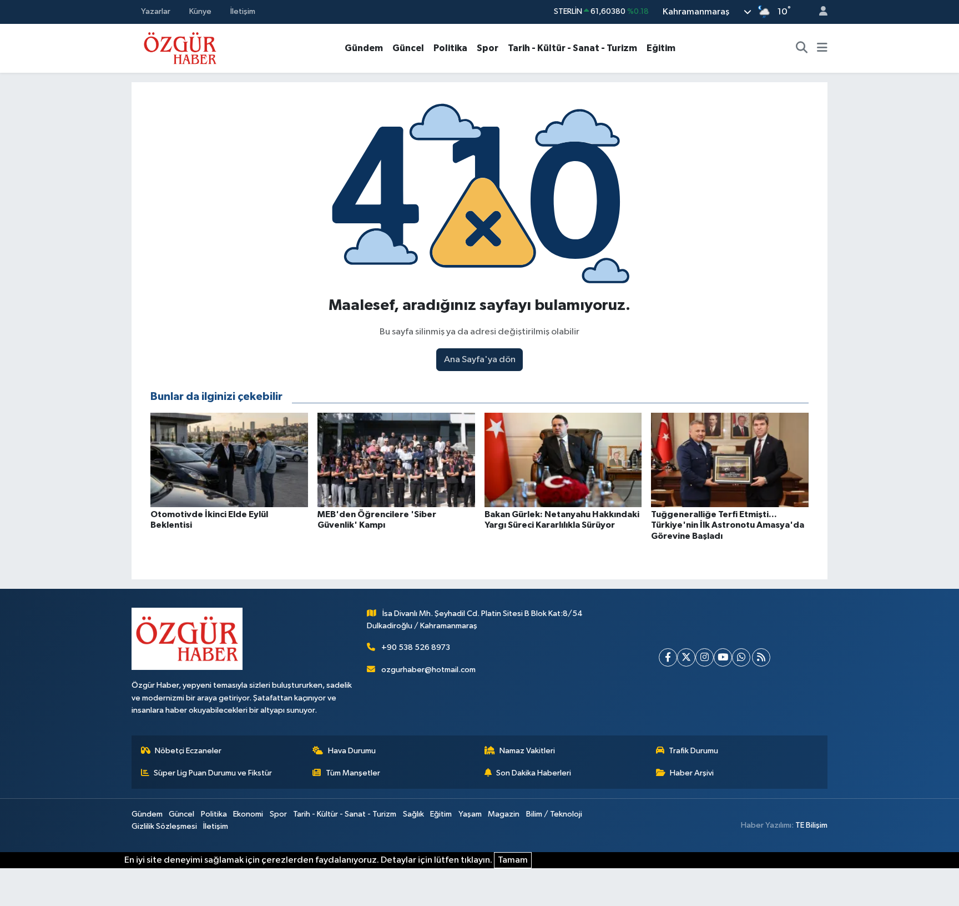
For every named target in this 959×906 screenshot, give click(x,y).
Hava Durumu (352, 751)
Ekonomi (248, 814)
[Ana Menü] (822, 48)
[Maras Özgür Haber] (180, 47)
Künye (200, 11)
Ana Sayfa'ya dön (480, 359)
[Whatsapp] (741, 657)
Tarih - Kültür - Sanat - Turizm (572, 48)
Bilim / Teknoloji (554, 814)
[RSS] (761, 657)
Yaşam (470, 814)
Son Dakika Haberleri (533, 773)
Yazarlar (155, 11)
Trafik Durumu (693, 751)
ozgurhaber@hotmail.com (428, 669)
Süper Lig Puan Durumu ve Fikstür (213, 773)
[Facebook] (668, 657)
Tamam (513, 860)
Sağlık (413, 814)
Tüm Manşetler (353, 773)
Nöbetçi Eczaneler (188, 751)
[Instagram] (704, 657)
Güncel (408, 48)
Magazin (503, 814)
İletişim (242, 11)
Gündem (364, 48)
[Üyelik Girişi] (818, 12)
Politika (450, 48)
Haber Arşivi (692, 773)
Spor (487, 48)
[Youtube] (723, 657)
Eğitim (661, 48)
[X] (686, 657)
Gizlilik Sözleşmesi (164, 826)
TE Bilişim (811, 825)
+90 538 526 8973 (415, 647)
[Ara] (801, 48)
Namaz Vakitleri (527, 751)
